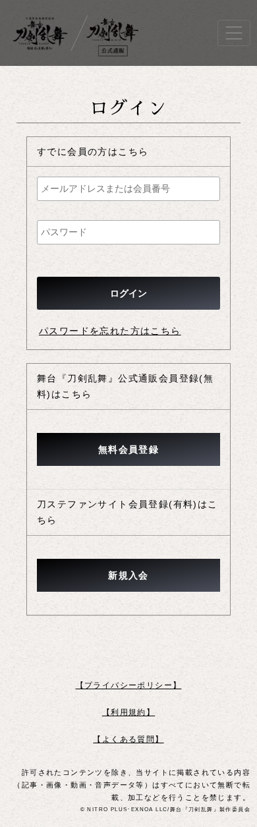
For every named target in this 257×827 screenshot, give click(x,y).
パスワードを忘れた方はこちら (110, 331)
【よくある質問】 (128, 739)
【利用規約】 (128, 712)
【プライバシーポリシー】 (129, 685)
